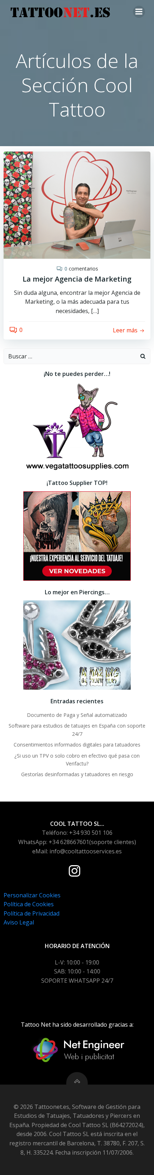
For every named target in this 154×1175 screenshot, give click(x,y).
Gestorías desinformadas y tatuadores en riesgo (77, 774)
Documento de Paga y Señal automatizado (77, 715)
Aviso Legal (19, 922)
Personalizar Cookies (32, 895)
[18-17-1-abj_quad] (77, 645)
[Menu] (139, 12)
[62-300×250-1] (77, 426)
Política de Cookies (29, 904)
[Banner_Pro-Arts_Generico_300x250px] (77, 535)
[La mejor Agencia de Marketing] (77, 204)
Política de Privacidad (31, 913)
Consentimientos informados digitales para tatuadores (77, 744)
